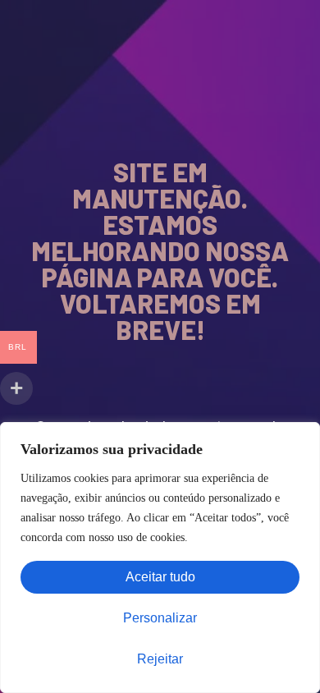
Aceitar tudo (160, 577)
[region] (160, 557)
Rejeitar (160, 659)
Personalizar (160, 618)
